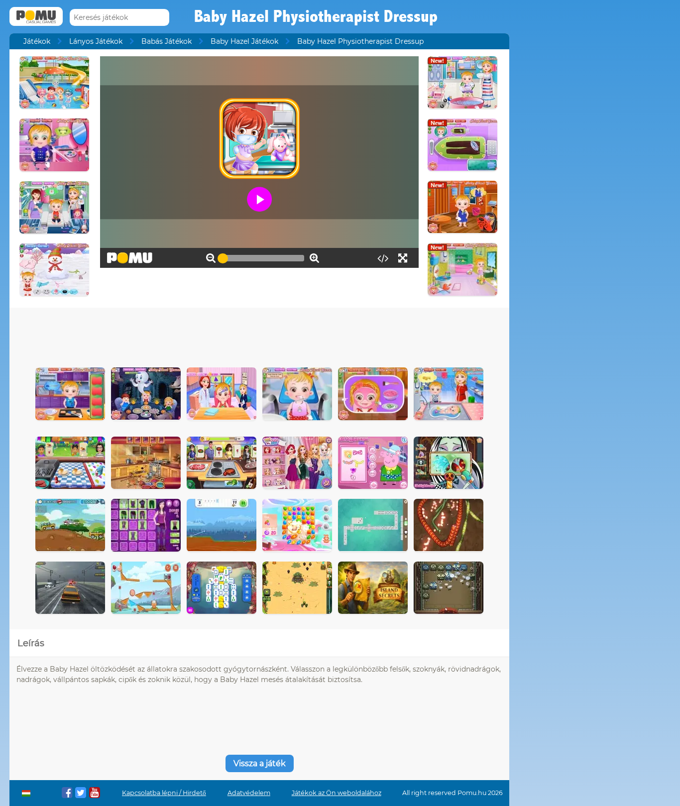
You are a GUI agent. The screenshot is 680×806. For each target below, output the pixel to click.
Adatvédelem (248, 793)
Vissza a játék (259, 763)
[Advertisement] (259, 335)
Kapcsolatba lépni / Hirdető (164, 793)
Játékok (36, 41)
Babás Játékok (166, 41)
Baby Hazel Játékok (244, 41)
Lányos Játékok (95, 41)
